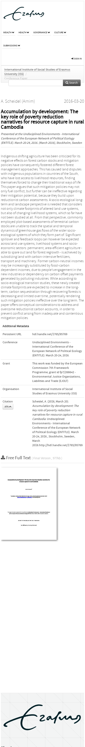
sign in (78, 58)
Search (73, 83)
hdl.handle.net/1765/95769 (49, 334)
